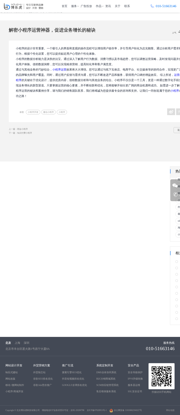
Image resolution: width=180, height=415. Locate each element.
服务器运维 (134, 385)
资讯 (108, 6)
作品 (98, 6)
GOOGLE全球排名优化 (74, 385)
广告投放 (86, 6)
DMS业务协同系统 (106, 372)
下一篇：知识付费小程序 (20, 133)
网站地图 (170, 410)
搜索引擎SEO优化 (72, 372)
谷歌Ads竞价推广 (42, 385)
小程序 (175, 90)
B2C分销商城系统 (105, 378)
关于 (117, 6)
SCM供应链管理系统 (107, 385)
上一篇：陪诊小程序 (18, 129)
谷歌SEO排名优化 (43, 378)
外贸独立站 (39, 372)
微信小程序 (48, 112)
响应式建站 (11, 372)
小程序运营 (59, 69)
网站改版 (10, 378)
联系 (127, 6)
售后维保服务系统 (106, 391)
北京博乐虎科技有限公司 (28, 410)
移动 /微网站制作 (14, 385)
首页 (64, 6)
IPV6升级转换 (135, 378)
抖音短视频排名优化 (73, 378)
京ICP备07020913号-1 (97, 410)
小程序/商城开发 (14, 391)
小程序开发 (33, 112)
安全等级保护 (135, 372)
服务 (74, 6)
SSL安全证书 (135, 391)
